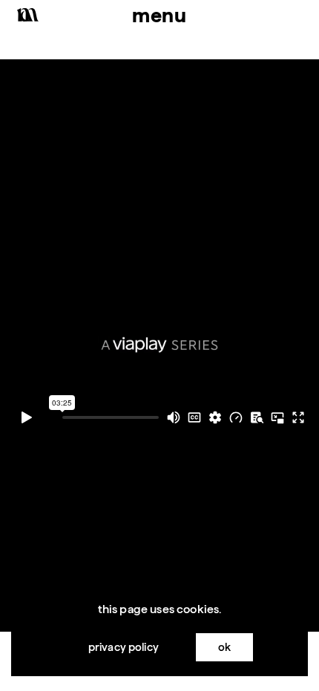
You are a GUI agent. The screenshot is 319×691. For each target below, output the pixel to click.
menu (159, 15)
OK (224, 647)
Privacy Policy (123, 647)
